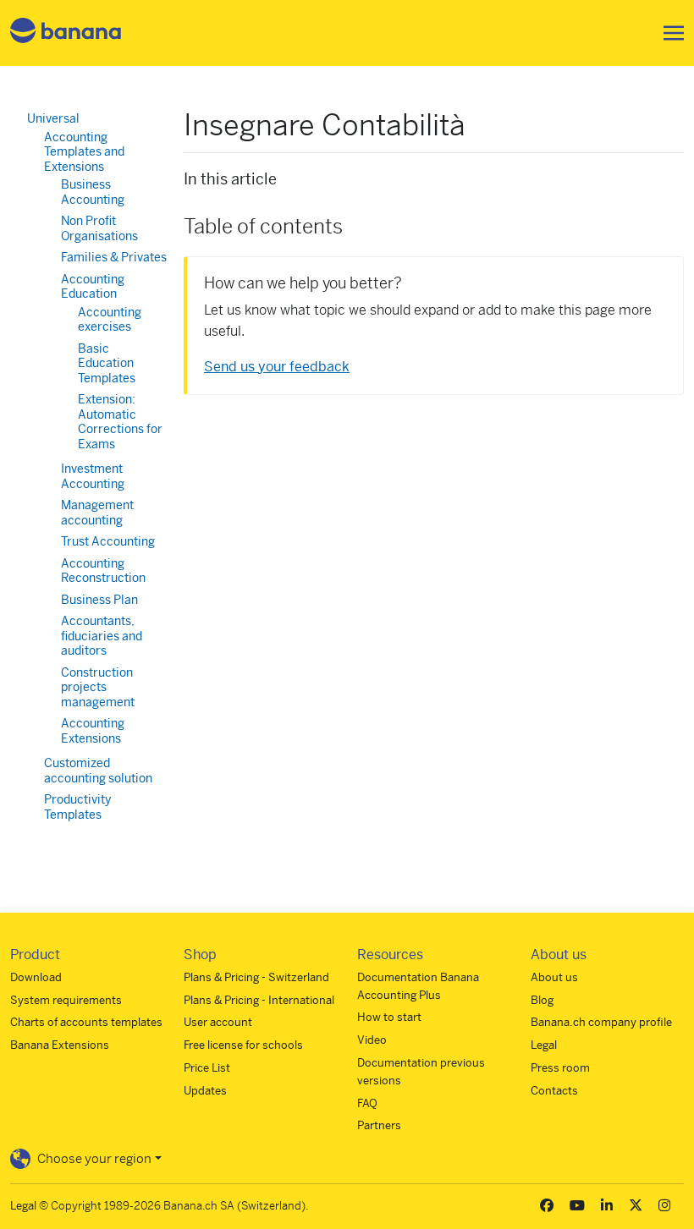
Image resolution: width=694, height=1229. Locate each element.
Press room (560, 1068)
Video (372, 1040)
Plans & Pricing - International (259, 1000)
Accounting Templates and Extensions (84, 151)
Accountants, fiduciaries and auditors (101, 635)
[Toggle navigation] (668, 33)
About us (554, 977)
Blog (542, 1000)
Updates (205, 1091)
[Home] (66, 33)
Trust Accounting (108, 541)
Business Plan (99, 599)
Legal (544, 1045)
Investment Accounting (92, 476)
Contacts (554, 1091)
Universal (53, 118)
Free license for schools (243, 1045)
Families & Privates (114, 257)
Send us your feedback (277, 367)
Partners (379, 1125)
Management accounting (97, 512)
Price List (207, 1068)
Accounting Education (92, 287)
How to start (389, 1017)
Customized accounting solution (98, 770)
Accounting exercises (109, 320)
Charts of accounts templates (86, 1022)
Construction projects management (98, 687)
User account (218, 1022)
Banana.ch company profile (601, 1022)
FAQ (367, 1103)
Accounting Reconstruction (103, 571)
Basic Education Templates (106, 363)
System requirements (66, 1000)
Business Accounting (92, 192)
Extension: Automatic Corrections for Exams (120, 422)
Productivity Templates (77, 807)
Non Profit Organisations (99, 228)
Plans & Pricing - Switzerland (256, 977)
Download (36, 977)
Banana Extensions (59, 1045)
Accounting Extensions (92, 731)
